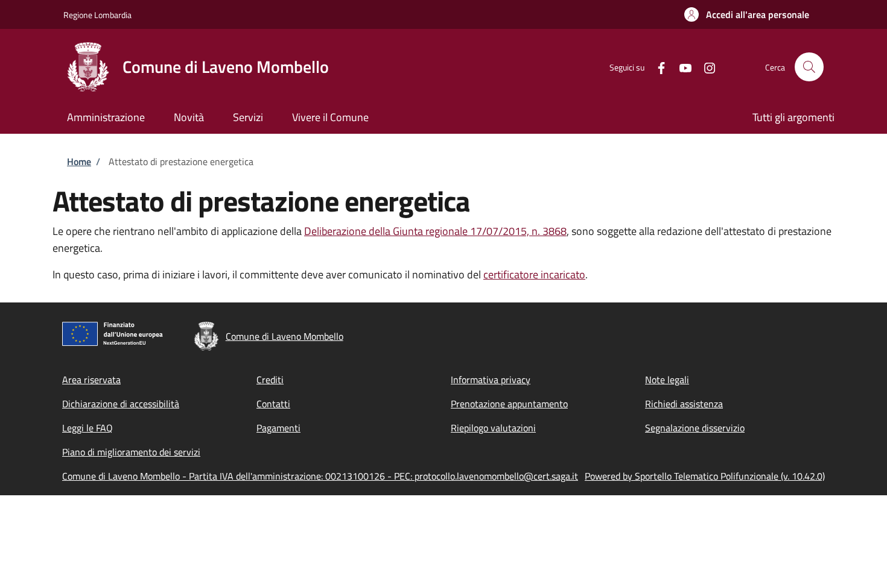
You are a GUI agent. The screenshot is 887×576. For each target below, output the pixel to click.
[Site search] (809, 66)
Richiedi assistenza (684, 403)
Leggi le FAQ (87, 428)
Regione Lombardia (97, 14)
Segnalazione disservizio (695, 428)
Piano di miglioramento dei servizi (131, 452)
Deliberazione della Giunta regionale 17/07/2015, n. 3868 (435, 231)
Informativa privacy (490, 379)
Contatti (273, 403)
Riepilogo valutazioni (493, 428)
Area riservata (91, 379)
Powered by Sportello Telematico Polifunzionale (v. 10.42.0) (705, 476)
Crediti (270, 379)
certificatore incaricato (534, 274)
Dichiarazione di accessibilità (120, 403)
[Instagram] (705, 66)
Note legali (667, 379)
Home (79, 161)
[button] (747, 14)
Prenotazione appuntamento (509, 403)
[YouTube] (681, 66)
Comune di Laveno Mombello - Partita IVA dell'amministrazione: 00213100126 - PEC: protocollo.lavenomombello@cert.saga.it (320, 476)
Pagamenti (278, 428)
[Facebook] (656, 66)
